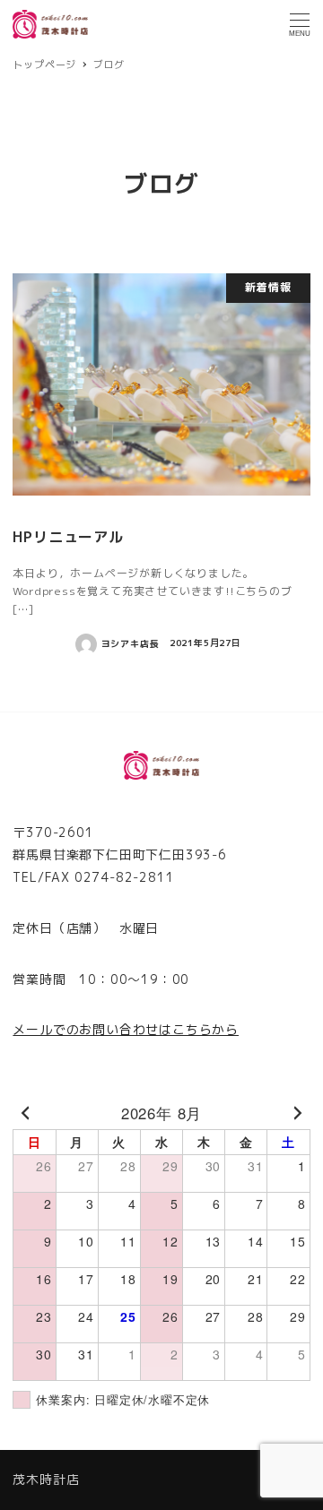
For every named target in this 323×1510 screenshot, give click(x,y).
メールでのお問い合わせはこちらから (126, 1029)
